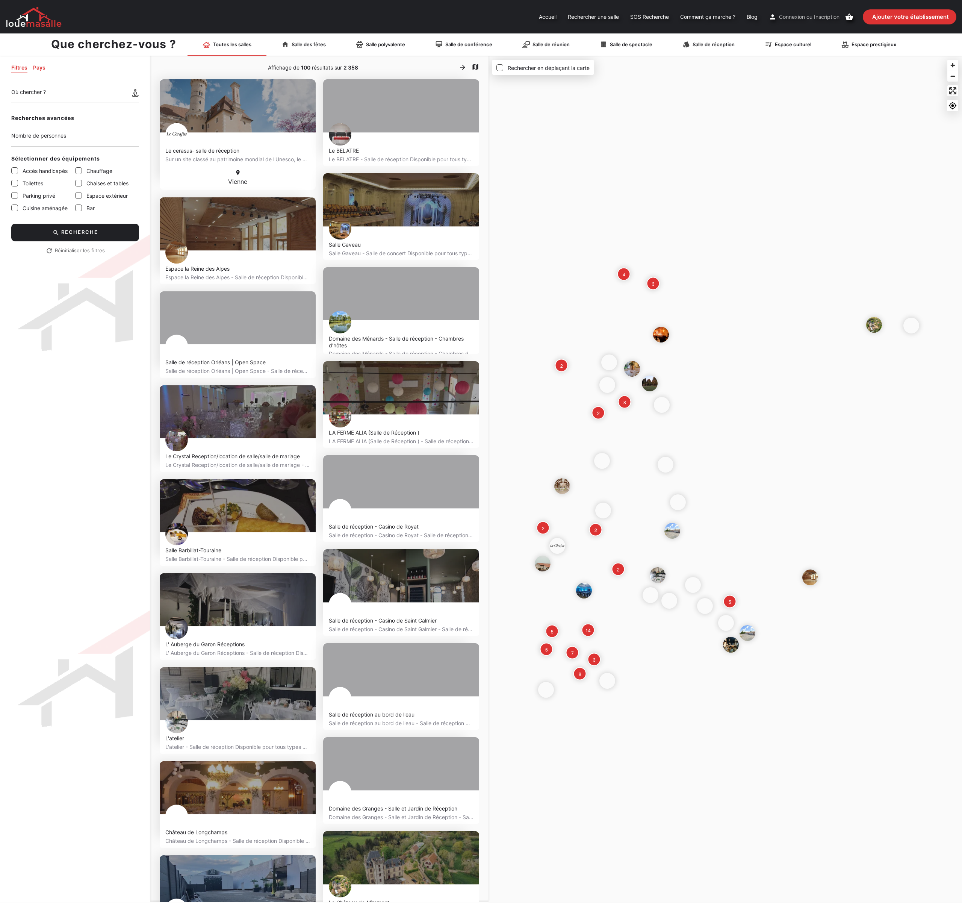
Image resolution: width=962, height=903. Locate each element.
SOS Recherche (649, 17)
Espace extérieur (107, 195)
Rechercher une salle (593, 17)
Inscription (826, 17)
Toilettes (33, 183)
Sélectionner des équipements (55, 158)
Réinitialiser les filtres (80, 250)
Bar (90, 208)
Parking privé (39, 195)
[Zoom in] (952, 65)
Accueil (548, 17)
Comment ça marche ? (707, 17)
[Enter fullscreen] (952, 90)
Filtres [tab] (19, 67)
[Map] (725, 479)
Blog (752, 17)
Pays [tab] (39, 67)
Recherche (79, 232)
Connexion (792, 17)
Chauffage (99, 171)
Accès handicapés (45, 171)
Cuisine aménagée (45, 208)
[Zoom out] (952, 76)
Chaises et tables (107, 183)
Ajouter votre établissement (910, 16)
